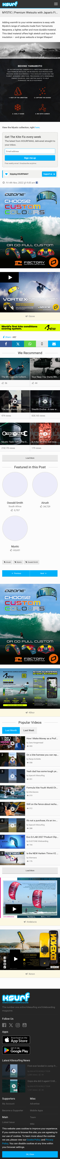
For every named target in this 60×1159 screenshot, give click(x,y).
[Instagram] (18, 1026)
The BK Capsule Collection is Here (15, 376)
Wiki (32, 1124)
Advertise (34, 1103)
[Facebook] (4, 1026)
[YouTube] (25, 1026)
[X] (11, 1026)
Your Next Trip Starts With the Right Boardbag (46, 376)
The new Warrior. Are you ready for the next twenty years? (15, 409)
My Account (8, 1103)
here (37, 127)
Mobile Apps (36, 1110)
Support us (47, 174)
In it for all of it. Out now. (44, 441)
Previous (17, 573)
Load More (30, 458)
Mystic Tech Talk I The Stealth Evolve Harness (15, 441)
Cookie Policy (34, 1139)
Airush (45, 502)
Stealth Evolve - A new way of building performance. (46, 409)
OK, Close (30, 1154)
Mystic (15, 546)
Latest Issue (8, 1122)
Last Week (28, 730)
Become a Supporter (12, 1110)
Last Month (11, 730)
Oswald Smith (15, 502)
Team (33, 1117)
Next (42, 573)
